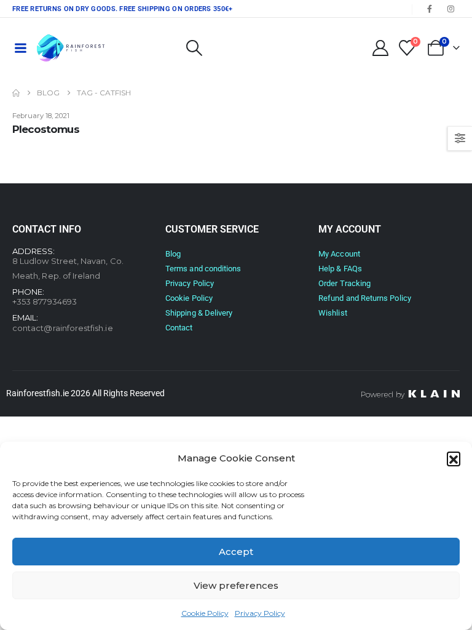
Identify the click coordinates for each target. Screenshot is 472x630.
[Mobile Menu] (20, 48)
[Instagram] (450, 8)
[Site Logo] (70, 48)
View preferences (236, 585)
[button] (453, 458)
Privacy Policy (260, 613)
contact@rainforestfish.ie (62, 328)
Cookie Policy (205, 613)
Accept (236, 551)
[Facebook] (429, 8)
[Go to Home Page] (16, 93)
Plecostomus (45, 129)
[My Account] (380, 48)
